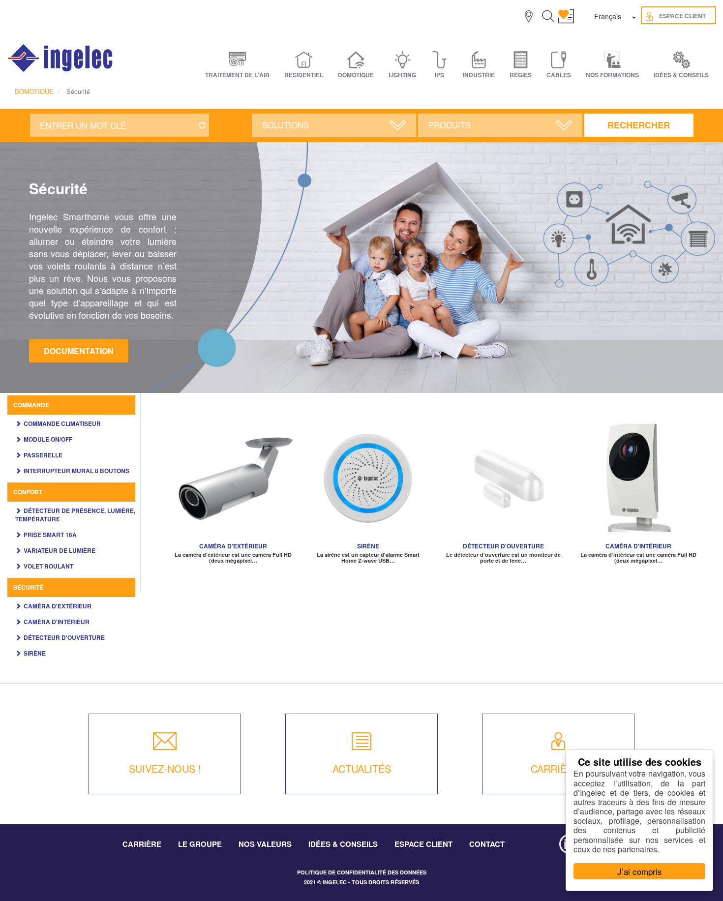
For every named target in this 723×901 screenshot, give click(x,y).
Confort (27, 491)
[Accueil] (61, 58)
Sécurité (28, 587)
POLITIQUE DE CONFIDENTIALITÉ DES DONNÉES (361, 872)
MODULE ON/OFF (48, 439)
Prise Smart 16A (50, 534)
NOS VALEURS (265, 844)
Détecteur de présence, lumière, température (75, 514)
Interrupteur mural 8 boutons (76, 470)
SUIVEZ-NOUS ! (165, 768)
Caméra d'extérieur (57, 605)
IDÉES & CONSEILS (681, 75)
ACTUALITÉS (361, 768)
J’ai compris (639, 871)
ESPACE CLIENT (423, 844)
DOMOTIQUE (34, 91)
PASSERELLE (43, 454)
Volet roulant (48, 566)
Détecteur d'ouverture (64, 637)
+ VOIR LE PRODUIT (233, 489)
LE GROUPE (200, 844)
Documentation (79, 351)
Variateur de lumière (59, 550)
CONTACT (487, 844)
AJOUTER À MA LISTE (233, 474)
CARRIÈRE (141, 844)
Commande (31, 404)
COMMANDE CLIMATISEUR (62, 423)
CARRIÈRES (558, 768)
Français (607, 16)
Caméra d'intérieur (57, 621)
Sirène (35, 653)
